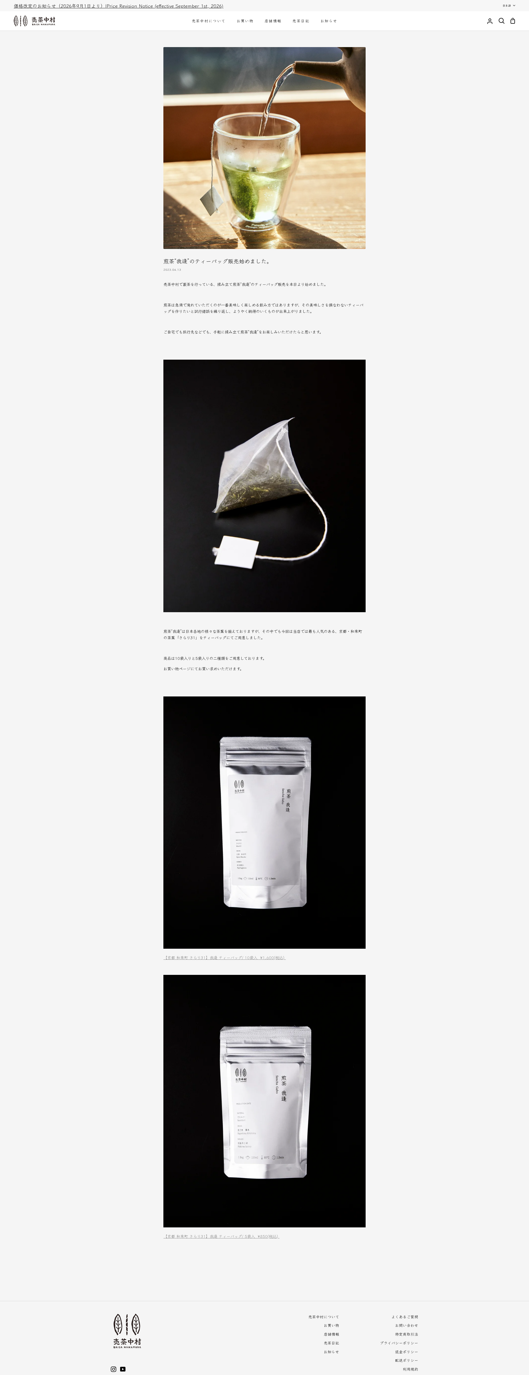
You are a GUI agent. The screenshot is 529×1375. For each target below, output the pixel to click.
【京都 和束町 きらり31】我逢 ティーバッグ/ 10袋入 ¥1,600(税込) (224, 957)
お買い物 (331, 1325)
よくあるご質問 (404, 1316)
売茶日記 (331, 1343)
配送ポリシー (406, 1360)
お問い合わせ (406, 1325)
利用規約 (410, 1369)
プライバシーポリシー (399, 1343)
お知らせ (331, 1351)
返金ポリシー (406, 1351)
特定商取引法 (406, 1334)
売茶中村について (323, 1316)
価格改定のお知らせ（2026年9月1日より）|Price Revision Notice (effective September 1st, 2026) (118, 5)
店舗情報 (331, 1334)
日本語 (507, 5)
